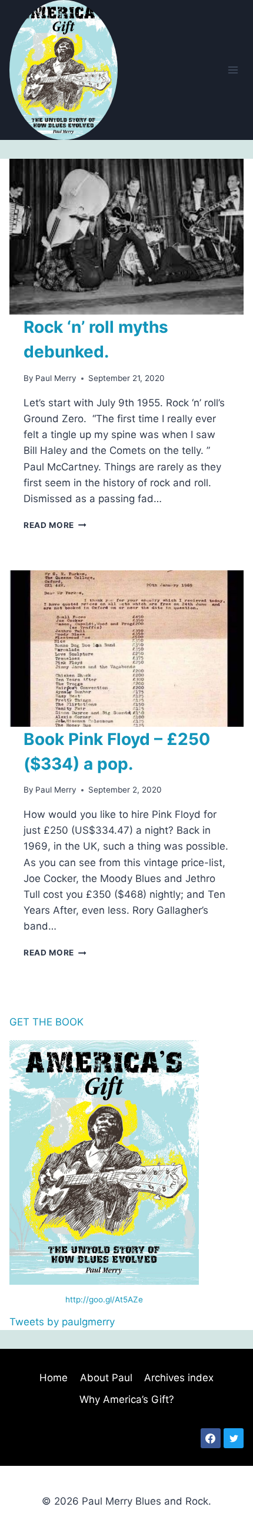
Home (53, 1378)
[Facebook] (211, 1438)
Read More (55, 525)
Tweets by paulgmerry (62, 1322)
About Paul (106, 1378)
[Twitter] (234, 1438)
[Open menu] (233, 70)
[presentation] (126, 237)
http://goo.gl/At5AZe (104, 1299)
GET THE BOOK (46, 1022)
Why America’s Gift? (126, 1399)
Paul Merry (55, 378)
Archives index (179, 1378)
